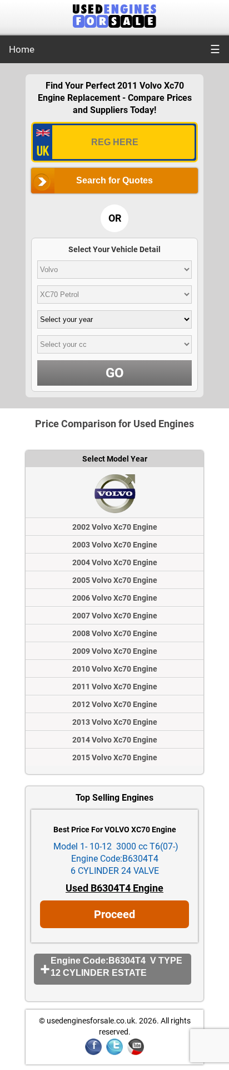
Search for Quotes (114, 180)
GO (115, 373)
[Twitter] (114, 1053)
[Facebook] (93, 1053)
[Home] (114, 24)
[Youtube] (135, 1053)
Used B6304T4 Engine (114, 888)
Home (21, 49)
